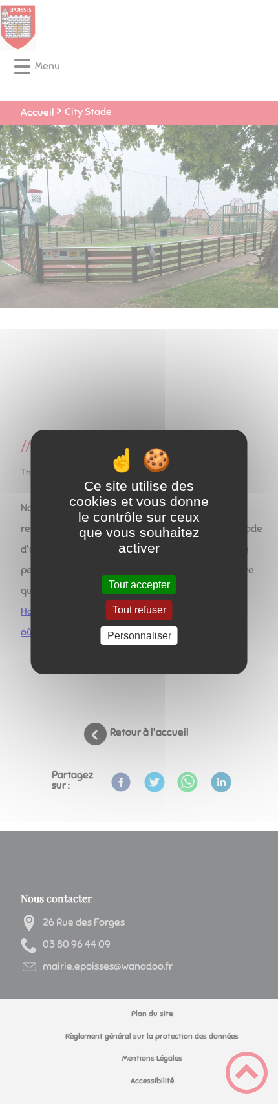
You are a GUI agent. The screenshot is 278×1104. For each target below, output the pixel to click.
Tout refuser (139, 610)
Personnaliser (139, 635)
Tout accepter (139, 584)
